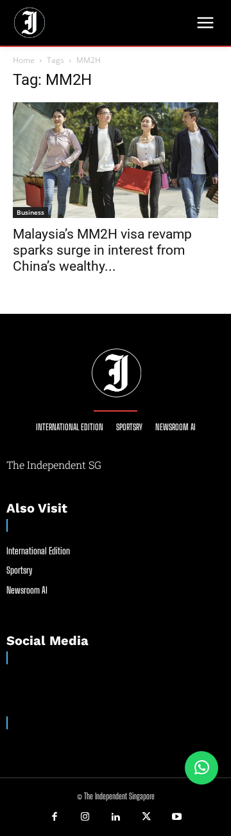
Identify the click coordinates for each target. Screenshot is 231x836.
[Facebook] (54, 817)
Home (24, 60)
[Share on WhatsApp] (201, 768)
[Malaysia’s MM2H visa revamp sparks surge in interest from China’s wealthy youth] (115, 160)
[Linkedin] (115, 817)
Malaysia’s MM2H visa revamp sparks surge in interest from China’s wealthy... (102, 250)
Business (30, 212)
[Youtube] (176, 817)
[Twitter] (146, 817)
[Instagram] (85, 817)
